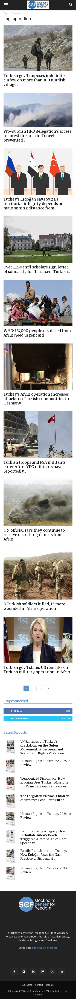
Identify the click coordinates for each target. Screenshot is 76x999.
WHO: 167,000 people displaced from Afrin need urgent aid (37, 333)
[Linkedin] (33, 971)
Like (68, 711)
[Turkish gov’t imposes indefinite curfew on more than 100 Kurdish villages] (38, 48)
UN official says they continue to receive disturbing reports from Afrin (34, 535)
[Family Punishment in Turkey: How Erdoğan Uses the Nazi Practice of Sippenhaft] (11, 856)
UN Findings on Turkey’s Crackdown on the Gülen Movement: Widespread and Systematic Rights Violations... (43, 747)
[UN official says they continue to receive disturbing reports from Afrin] (38, 502)
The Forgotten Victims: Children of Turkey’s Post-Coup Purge (44, 798)
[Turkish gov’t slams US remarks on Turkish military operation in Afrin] (38, 640)
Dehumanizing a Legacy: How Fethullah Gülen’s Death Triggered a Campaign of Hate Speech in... (43, 837)
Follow (66, 718)
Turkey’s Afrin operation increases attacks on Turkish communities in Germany (36, 399)
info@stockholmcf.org (44, 947)
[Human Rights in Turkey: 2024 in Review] (11, 819)
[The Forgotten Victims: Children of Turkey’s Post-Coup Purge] (11, 801)
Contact (39, 984)
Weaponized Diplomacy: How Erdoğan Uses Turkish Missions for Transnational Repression (44, 782)
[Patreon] (42, 971)
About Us (27, 984)
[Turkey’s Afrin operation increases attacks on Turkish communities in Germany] (38, 366)
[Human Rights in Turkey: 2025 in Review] (11, 766)
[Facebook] (14, 971)
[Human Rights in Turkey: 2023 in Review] (11, 873)
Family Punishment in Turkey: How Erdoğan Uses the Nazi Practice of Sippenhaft (43, 855)
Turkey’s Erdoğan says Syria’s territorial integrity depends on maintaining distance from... (34, 204)
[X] (52, 971)
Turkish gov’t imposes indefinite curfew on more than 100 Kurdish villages (34, 80)
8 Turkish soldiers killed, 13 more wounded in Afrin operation (34, 606)
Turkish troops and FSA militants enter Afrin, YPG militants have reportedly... (35, 467)
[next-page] (48, 688)
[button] (6, 5)
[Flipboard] (23, 971)
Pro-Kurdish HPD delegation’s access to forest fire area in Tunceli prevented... (37, 136)
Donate (50, 984)
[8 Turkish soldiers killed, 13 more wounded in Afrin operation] (38, 573)
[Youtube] (61, 971)
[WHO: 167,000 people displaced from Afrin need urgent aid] (38, 303)
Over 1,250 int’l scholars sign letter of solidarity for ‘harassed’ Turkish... (37, 269)
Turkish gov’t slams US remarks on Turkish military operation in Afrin (37, 669)
